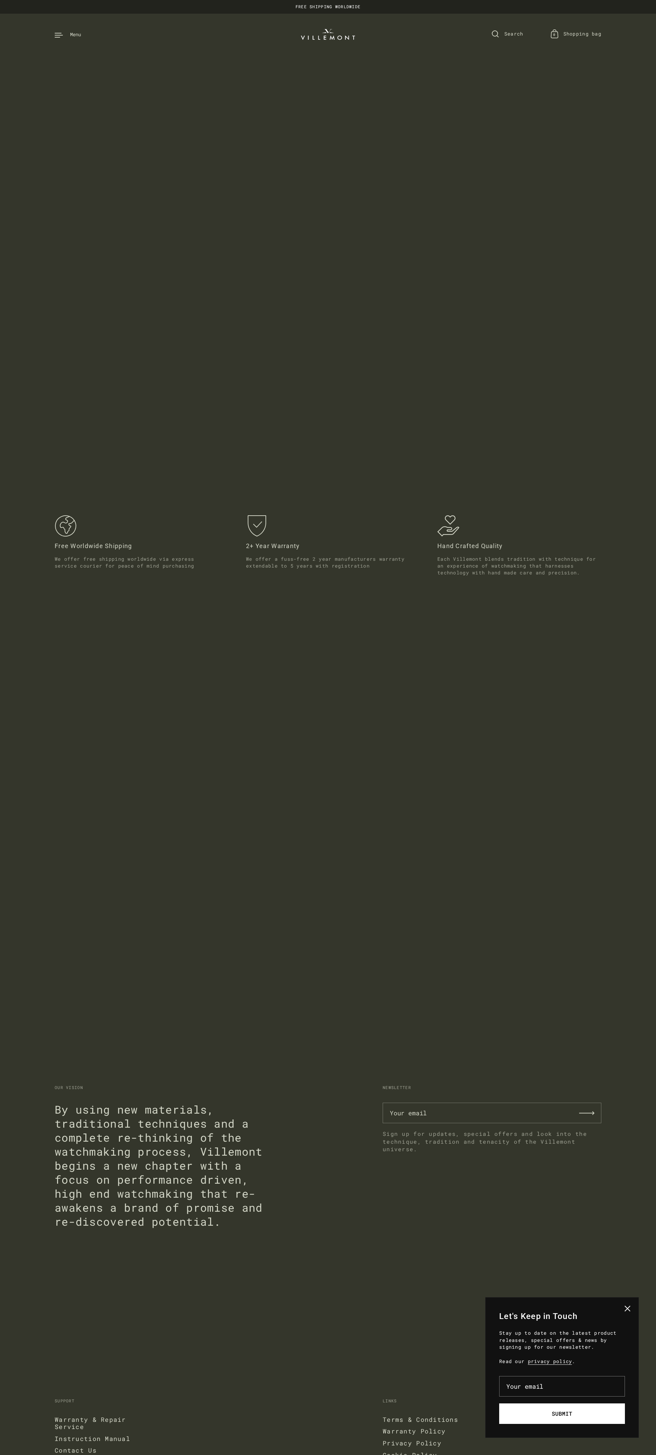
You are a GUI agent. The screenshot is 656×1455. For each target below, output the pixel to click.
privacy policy (550, 1361)
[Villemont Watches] (328, 34)
